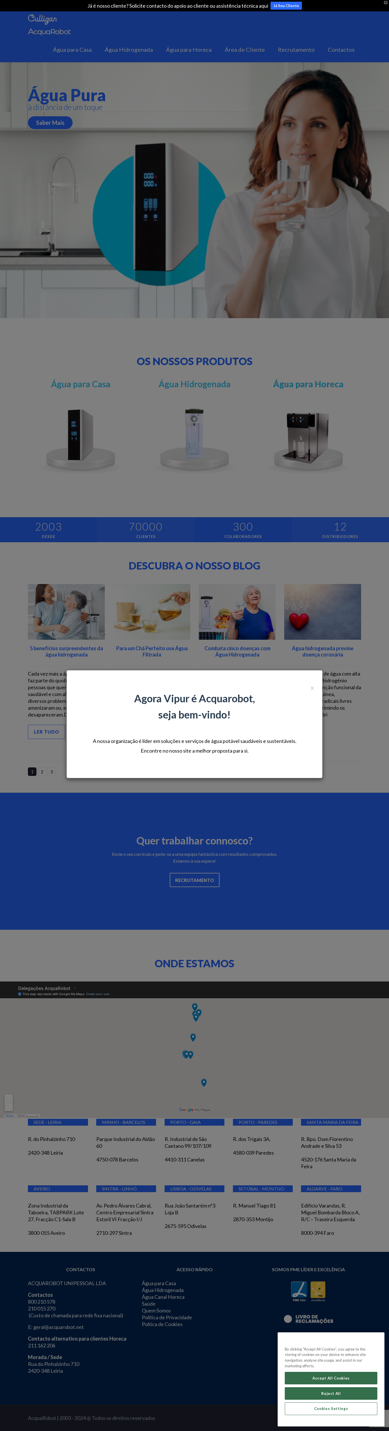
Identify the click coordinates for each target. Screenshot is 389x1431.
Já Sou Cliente (286, 5)
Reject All (331, 1393)
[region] (331, 1379)
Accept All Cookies (331, 1378)
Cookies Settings (331, 1409)
